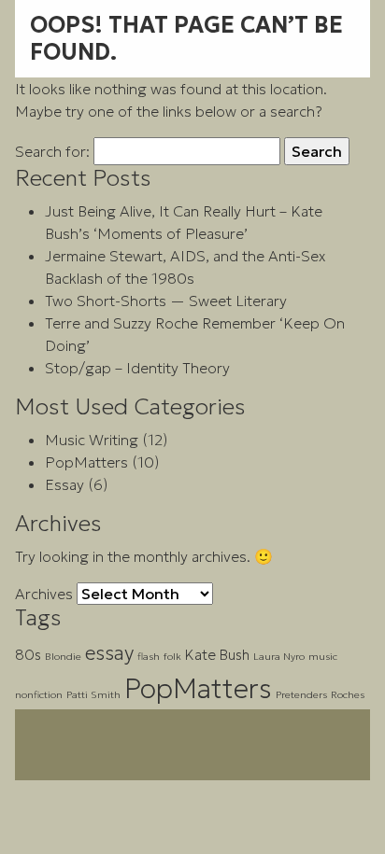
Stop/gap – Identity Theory (137, 367)
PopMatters (86, 462)
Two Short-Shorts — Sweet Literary (166, 300)
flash (148, 657)
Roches (347, 695)
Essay (64, 484)
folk (172, 657)
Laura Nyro (279, 657)
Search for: (52, 151)
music (322, 657)
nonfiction (39, 695)
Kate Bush (217, 655)
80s (28, 655)
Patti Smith (93, 695)
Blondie (63, 657)
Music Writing (91, 439)
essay (109, 652)
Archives (44, 593)
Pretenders (301, 695)
